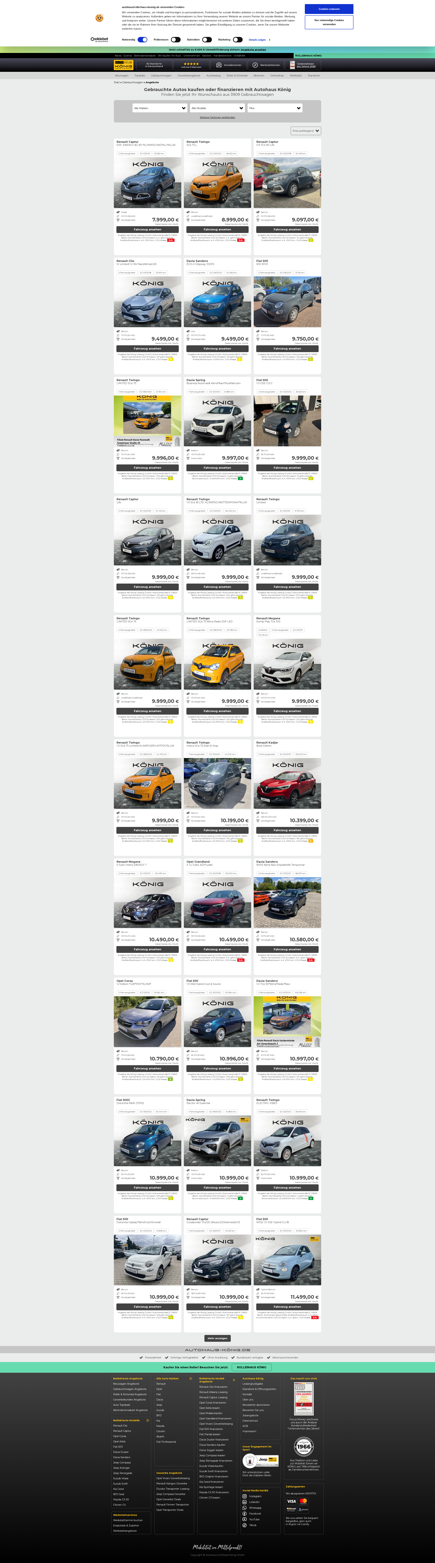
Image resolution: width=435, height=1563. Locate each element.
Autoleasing (213, 75)
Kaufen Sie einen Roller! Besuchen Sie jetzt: (195, 1367)
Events (128, 55)
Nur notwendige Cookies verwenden (329, 22)
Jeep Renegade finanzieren (215, 1460)
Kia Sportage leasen (211, 1487)
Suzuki (160, 1410)
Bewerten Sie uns (253, 1410)
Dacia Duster (121, 1452)
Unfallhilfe (239, 55)
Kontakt (247, 1394)
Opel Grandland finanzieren (215, 1418)
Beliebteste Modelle (126, 1420)
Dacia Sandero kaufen (212, 1444)
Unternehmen (191, 55)
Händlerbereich (222, 55)
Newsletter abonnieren (256, 1404)
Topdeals (140, 75)
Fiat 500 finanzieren (211, 1429)
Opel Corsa (119, 1436)
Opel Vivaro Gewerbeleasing (173, 1478)
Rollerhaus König (308, 55)
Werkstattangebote (125, 1530)
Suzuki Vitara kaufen (211, 1466)
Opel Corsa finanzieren (212, 1402)
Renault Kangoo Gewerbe (171, 1483)
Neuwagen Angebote (126, 1383)
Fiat (158, 1394)
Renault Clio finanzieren (213, 1386)
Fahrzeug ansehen (147, 229)
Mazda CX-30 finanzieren (214, 1492)
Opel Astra (119, 1441)
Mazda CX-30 (121, 1499)
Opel (159, 1389)
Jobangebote (250, 1415)
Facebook (255, 1513)
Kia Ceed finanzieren (211, 1481)
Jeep (159, 1404)
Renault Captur (122, 1430)
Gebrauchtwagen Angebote (129, 1389)
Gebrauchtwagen (161, 75)
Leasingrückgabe (252, 1383)
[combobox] (160, 108)
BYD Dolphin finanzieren (213, 1476)
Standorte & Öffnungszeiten (259, 1389)
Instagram (255, 1496)
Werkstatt (296, 75)
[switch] (176, 39)
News (118, 55)
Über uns (247, 1399)
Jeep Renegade (122, 1473)
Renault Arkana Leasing (213, 1392)
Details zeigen (257, 39)
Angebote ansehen (253, 49)
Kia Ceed (118, 1489)
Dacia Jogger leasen (211, 1450)
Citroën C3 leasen (209, 1497)
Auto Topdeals (121, 1404)
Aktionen (259, 75)
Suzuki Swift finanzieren (213, 1471)
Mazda (160, 1426)
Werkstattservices (125, 1515)
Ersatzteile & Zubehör (126, 1525)
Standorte (314, 75)
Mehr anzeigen (217, 1338)
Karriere (206, 55)
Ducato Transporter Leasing (172, 1488)
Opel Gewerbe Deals (168, 1499)
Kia (158, 1420)
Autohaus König (252, 1378)
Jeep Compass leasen (212, 1455)
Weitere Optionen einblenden (217, 117)
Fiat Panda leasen (209, 1434)
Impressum (249, 1431)
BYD (159, 1415)
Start (117, 82)
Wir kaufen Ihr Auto (169, 55)
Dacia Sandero (121, 1457)
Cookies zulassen (329, 8)
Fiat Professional (166, 1441)
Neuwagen (121, 75)
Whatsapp (255, 1507)
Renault (161, 1383)
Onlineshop (277, 75)
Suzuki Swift (120, 1483)
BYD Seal (118, 1494)
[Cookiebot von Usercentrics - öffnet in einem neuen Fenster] (99, 39)
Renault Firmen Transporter (172, 1504)
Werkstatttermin (270, 65)
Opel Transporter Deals (169, 1509)
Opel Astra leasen (209, 1407)
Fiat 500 (118, 1446)
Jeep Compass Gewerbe (170, 1494)
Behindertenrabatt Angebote (130, 1410)
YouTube (254, 1519)
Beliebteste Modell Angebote (211, 1380)
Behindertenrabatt (145, 55)
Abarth (160, 1436)
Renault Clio (120, 1425)
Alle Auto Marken (167, 1378)
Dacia (159, 1399)
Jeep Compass (122, 1462)
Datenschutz (250, 1420)
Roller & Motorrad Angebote (130, 1394)
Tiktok (252, 1525)
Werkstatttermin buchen (128, 1520)
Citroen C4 (119, 1504)
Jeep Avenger (121, 1467)
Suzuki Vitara (120, 1478)
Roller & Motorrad (237, 75)
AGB (245, 1426)
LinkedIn (254, 1502)
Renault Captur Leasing (213, 1397)
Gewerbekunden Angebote (129, 1399)
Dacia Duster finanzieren (214, 1439)
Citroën (160, 1431)
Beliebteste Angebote (128, 1378)
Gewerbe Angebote (169, 1473)
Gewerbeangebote (189, 75)
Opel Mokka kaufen (210, 1413)
